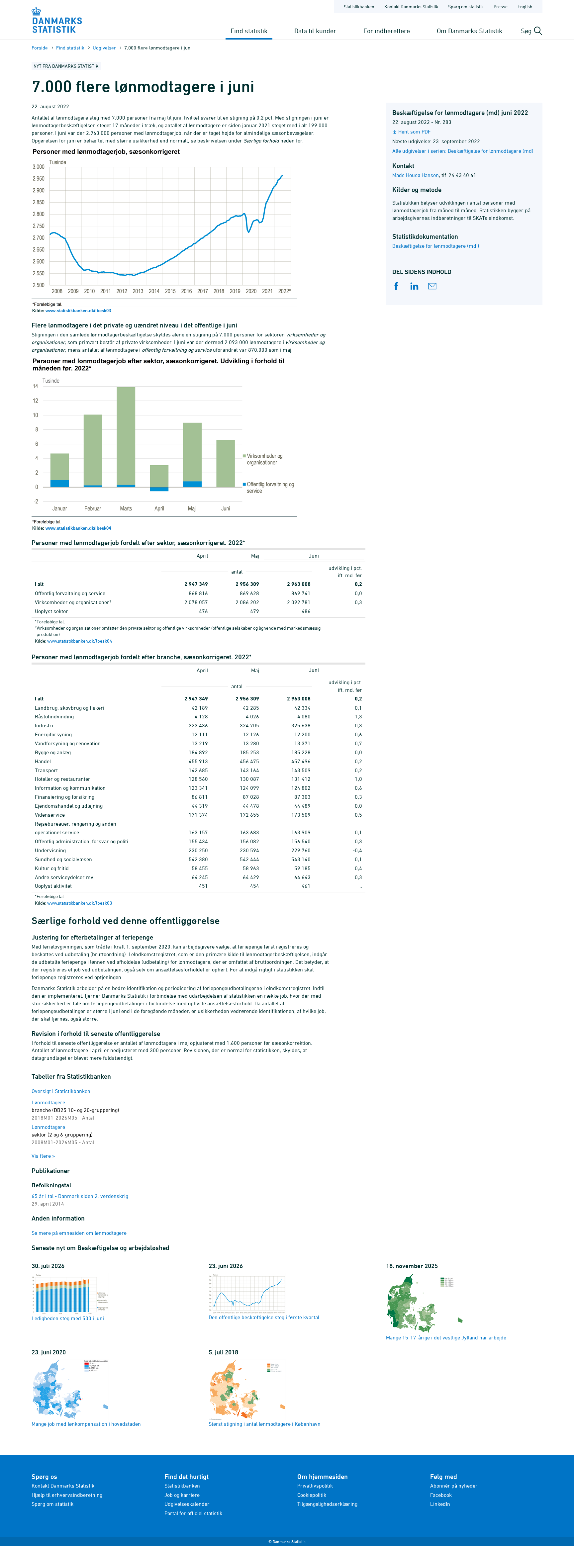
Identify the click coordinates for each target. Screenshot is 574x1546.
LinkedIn (440, 1504)
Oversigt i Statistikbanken (61, 1091)
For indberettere (386, 31)
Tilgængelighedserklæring (327, 1504)
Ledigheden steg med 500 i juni (68, 1318)
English (525, 6)
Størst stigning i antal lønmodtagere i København (265, 1424)
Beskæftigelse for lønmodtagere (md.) (435, 246)
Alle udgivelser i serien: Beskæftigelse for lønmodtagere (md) (462, 151)
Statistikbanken (359, 6)
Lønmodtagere (75, 1110)
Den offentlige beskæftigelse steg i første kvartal (264, 1317)
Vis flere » (43, 1156)
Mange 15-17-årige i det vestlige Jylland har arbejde (446, 1337)
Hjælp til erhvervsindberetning (67, 1495)
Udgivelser (104, 47)
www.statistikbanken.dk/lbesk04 (78, 528)
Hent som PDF (414, 132)
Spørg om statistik (466, 6)
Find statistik (249, 31)
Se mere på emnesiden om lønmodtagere (79, 1233)
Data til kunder (315, 31)
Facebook (441, 1495)
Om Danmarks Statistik (469, 31)
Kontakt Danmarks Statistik (411, 6)
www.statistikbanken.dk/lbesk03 (78, 310)
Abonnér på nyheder (454, 1486)
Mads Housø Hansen (415, 175)
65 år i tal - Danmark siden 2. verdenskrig (80, 1196)
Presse (501, 6)
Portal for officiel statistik (193, 1513)
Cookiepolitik (311, 1495)
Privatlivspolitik (315, 1486)
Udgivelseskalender (187, 1504)
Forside (40, 47)
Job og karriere (182, 1495)
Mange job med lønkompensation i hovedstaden (86, 1424)
